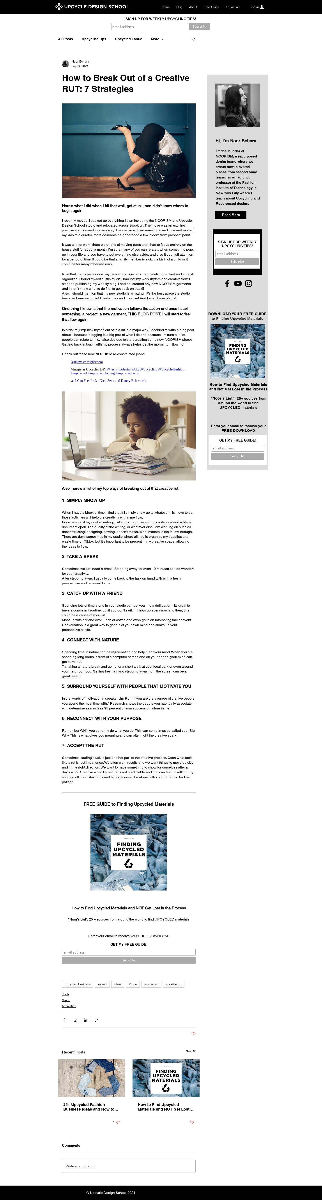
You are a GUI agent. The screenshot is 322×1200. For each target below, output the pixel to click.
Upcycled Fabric (128, 39)
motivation (151, 984)
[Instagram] (248, 283)
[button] (194, 39)
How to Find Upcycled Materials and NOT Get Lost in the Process (166, 1106)
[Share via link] (96, 1020)
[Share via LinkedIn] (85, 1020)
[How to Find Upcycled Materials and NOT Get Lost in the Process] (166, 1078)
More (155, 39)
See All (191, 1051)
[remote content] (129, 371)
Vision (133, 984)
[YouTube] (237, 283)
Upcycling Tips (94, 39)
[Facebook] (227, 283)
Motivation (69, 1006)
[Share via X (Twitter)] (75, 1020)
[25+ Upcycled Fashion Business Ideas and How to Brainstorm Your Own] (91, 1078)
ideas (118, 984)
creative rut (174, 984)
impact (102, 984)
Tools (65, 994)
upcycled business (77, 984)
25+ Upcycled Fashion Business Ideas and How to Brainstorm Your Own (88, 1106)
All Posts (65, 39)
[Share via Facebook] (64, 1020)
